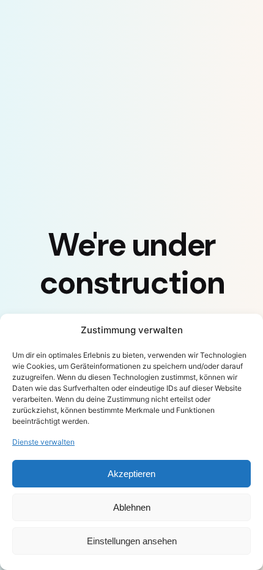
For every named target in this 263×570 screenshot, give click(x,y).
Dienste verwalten (43, 441)
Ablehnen (131, 507)
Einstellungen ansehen (132, 541)
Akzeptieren (131, 473)
